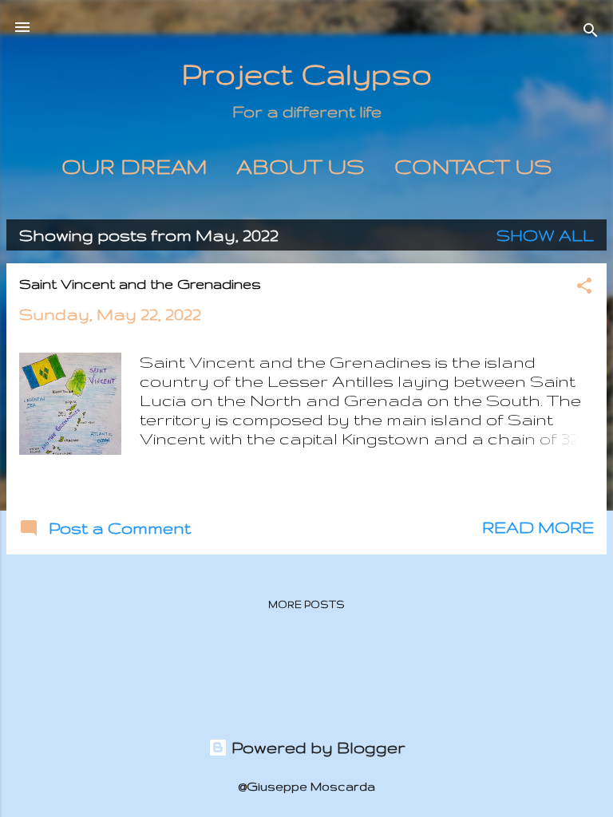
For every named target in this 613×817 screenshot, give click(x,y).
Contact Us (473, 166)
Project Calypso (307, 73)
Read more (538, 527)
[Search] (590, 32)
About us (300, 166)
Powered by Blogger (316, 747)
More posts (306, 604)
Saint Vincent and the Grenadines (140, 283)
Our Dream (134, 166)
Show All (545, 235)
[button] (584, 287)
